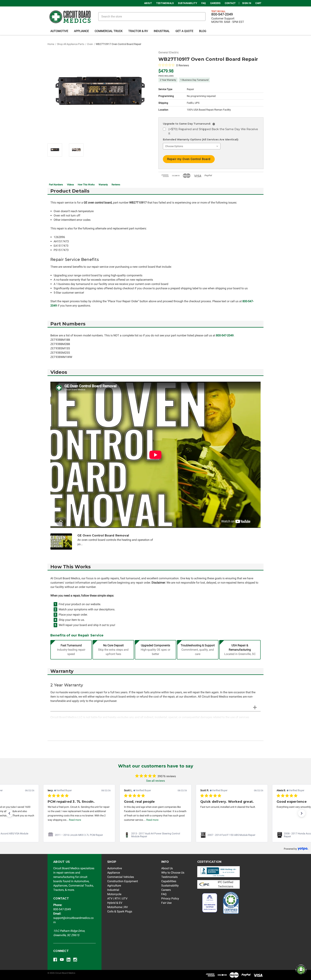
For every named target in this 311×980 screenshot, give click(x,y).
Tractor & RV (138, 31)
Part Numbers (56, 184)
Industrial (162, 31)
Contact (230, 3)
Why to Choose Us (172, 872)
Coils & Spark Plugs (119, 911)
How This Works (86, 184)
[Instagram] (75, 959)
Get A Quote (184, 31)
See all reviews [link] (155, 780)
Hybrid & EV (114, 902)
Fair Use (166, 902)
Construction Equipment (122, 881)
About (148, 3)
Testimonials (165, 3)
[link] (79, 835)
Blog (202, 31)
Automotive (59, 31)
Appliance (81, 31)
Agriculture (114, 885)
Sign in (246, 3)
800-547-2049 (222, 14)
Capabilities (168, 881)
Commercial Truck (109, 31)
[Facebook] (55, 959)
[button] (9, 813)
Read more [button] (75, 819)
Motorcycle (114, 894)
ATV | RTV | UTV (117, 898)
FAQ (203, 3)
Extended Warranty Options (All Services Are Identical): (201, 139)
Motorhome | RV (117, 907)
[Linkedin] (68, 959)
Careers (215, 3)
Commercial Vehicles (120, 877)
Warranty (103, 184)
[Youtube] (62, 959)
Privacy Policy (170, 898)
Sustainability (187, 3)
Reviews (116, 184)
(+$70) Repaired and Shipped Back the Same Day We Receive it (213, 131)
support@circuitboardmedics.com (73, 918)
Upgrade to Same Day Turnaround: (188, 123)
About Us (167, 868)
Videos (70, 184)
